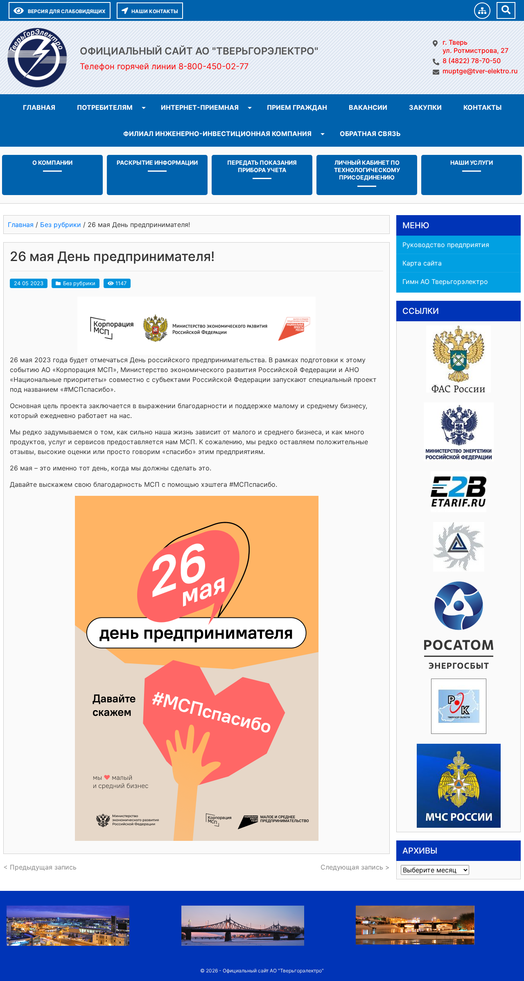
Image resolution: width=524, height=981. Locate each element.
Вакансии (368, 107)
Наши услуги (471, 162)
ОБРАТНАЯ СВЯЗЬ (370, 133)
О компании (52, 162)
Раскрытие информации (157, 162)
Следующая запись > (355, 867)
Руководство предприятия (445, 245)
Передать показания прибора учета (262, 166)
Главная (39, 107)
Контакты (482, 107)
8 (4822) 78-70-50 (472, 61)
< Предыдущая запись (40, 867)
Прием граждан (297, 107)
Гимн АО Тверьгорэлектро (445, 281)
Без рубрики (79, 283)
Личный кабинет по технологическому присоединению (367, 170)
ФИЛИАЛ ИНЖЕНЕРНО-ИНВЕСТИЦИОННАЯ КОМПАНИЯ (217, 133)
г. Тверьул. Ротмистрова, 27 (475, 46)
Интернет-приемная (200, 107)
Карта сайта (422, 263)
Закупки (425, 107)
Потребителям (105, 107)
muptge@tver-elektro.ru (480, 71)
